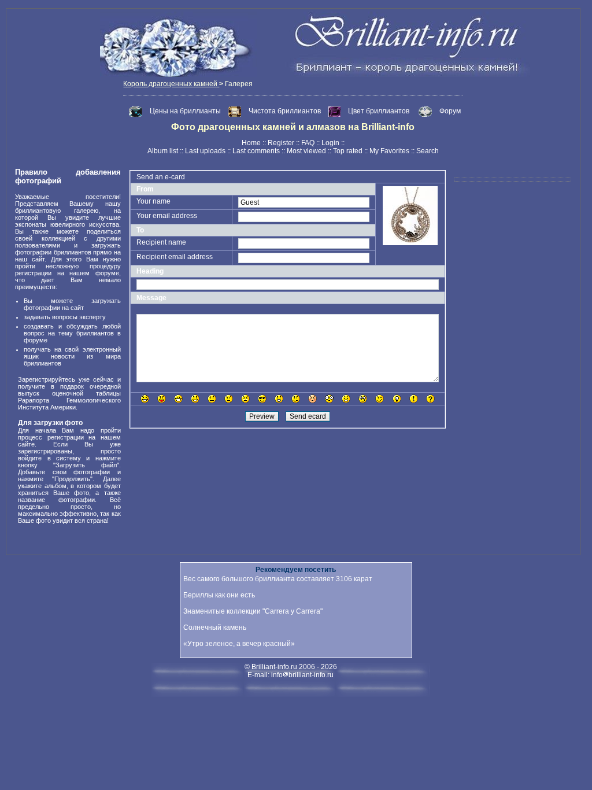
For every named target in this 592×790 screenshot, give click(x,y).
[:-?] (295, 398)
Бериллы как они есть (219, 595)
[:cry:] (245, 398)
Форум (450, 111)
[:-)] (195, 398)
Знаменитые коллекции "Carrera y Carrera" (253, 611)
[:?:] (430, 398)
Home (251, 143)
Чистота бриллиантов (286, 111)
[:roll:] (362, 398)
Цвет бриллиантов (378, 111)
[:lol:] (144, 398)
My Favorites (389, 151)
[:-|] (212, 398)
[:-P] (161, 398)
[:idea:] (397, 398)
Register (281, 143)
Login (330, 143)
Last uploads (205, 151)
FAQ (307, 143)
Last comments (256, 151)
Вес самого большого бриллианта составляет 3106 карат (277, 579)
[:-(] (228, 398)
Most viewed (306, 151)
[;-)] (379, 398)
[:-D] (178, 398)
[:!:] (413, 398)
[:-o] (279, 398)
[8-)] (262, 398)
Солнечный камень (214, 627)
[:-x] (346, 398)
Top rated (347, 151)
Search (427, 151)
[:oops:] (312, 398)
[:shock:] (329, 398)
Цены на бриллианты (186, 111)
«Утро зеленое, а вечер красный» (239, 644)
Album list (162, 151)
